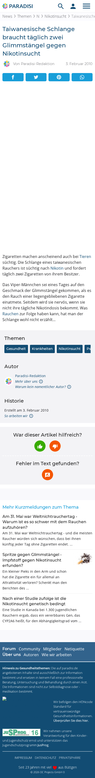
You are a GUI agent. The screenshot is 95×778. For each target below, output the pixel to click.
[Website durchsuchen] (61, 6)
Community (29, 649)
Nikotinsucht (55, 16)
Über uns (11, 654)
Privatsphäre (70, 757)
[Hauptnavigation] (86, 6)
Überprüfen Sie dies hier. (71, 720)
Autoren (31, 654)
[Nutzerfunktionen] (73, 6)
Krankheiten (42, 349)
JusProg (43, 745)
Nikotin (57, 268)
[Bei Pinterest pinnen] (59, 77)
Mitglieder (52, 649)
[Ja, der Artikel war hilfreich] (40, 446)
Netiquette (74, 649)
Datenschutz (45, 757)
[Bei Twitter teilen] (36, 77)
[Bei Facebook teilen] (13, 77)
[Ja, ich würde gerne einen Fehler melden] (47, 474)
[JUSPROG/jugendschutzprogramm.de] (21, 732)
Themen (24, 16)
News (7, 16)
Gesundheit (16, 349)
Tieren (85, 256)
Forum (9, 648)
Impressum (23, 757)
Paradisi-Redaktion (30, 375)
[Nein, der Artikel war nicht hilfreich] (55, 446)
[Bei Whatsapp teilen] (82, 77)
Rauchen (10, 313)
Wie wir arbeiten (57, 654)
